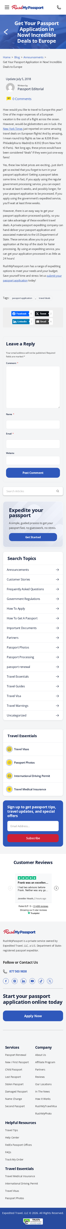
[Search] (58, 491)
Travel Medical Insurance (20, 1176)
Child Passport (13, 1069)
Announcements (33, 57)
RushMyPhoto (43, 1113)
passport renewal (18, 667)
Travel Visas (12, 1191)
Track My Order (14, 1159)
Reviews (40, 1077)
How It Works (43, 1099)
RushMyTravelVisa (46, 1106)
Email (10, 433)
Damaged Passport (16, 1091)
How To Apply (16, 609)
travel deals (44, 298)
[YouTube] (32, 981)
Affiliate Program (45, 1062)
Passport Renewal (15, 1055)
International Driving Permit (21, 1183)
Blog (17, 57)
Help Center (12, 1137)
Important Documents (22, 628)
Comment (12, 363)
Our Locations (43, 1084)
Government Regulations (23, 599)
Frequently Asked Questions (25, 589)
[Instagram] (15, 981)
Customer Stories (18, 579)
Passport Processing (20, 657)
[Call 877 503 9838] (59, 7)
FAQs (8, 1152)
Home (6, 57)
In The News (42, 1091)
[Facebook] (6, 981)
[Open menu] (7, 7)
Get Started (33, 537)
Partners (12, 638)
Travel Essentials (18, 677)
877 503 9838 (17, 971)
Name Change (13, 1099)
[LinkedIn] (23, 981)
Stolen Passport (14, 1084)
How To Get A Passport (22, 618)
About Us (40, 1055)
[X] (50, 981)
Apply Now (33, 1016)
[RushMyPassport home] (33, 7)
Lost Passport (13, 1077)
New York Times (13, 128)
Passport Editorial (31, 89)
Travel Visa (14, 696)
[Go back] (6, 32)
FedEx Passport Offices (18, 1145)
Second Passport (15, 1106)
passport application (22, 298)
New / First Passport (17, 1062)
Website (10, 453)
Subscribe (33, 838)
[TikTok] (41, 981)
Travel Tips (11, 1130)
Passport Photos (18, 647)
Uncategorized (16, 715)
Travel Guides (16, 686)
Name (10, 414)
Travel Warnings (17, 706)
